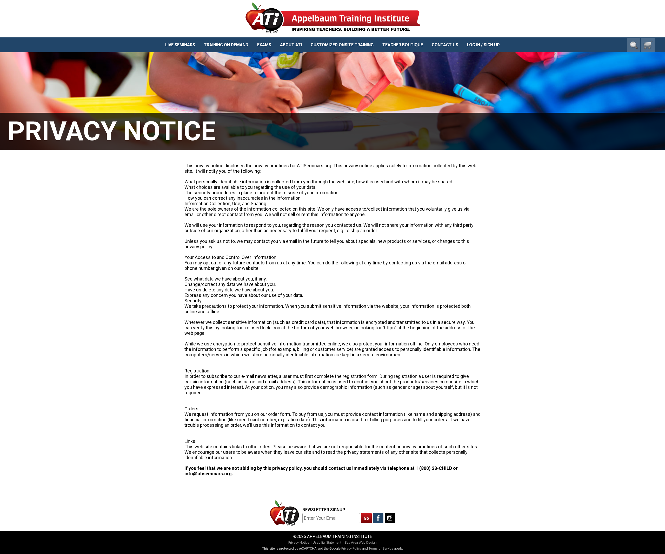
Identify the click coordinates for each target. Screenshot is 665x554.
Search (633, 45)
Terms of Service (381, 548)
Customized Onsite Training (342, 44)
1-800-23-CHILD (639, 28)
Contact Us (445, 44)
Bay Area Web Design (361, 542)
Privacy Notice (298, 542)
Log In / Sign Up (483, 44)
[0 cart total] (648, 45)
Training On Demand (226, 44)
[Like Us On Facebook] (378, 518)
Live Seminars (180, 44)
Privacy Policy (351, 548)
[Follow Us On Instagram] (390, 518)
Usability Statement (327, 542)
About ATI (291, 44)
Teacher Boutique (402, 44)
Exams (264, 44)
